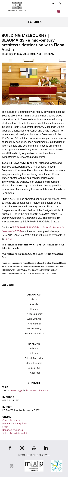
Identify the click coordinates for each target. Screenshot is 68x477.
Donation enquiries (12, 429)
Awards (34, 304)
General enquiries (12, 420)
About (34, 299)
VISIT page (16, 390)
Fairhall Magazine (34, 358)
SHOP (9, 238)
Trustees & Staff (34, 313)
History (34, 309)
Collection (34, 348)
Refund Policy (34, 323)
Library (34, 353)
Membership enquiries (14, 423)
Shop (5, 426)
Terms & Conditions (34, 333)
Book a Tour (34, 367)
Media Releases (34, 362)
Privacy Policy (34, 328)
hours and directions (37, 390)
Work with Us (34, 318)
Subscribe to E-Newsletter (16, 433)
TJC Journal (34, 372)
